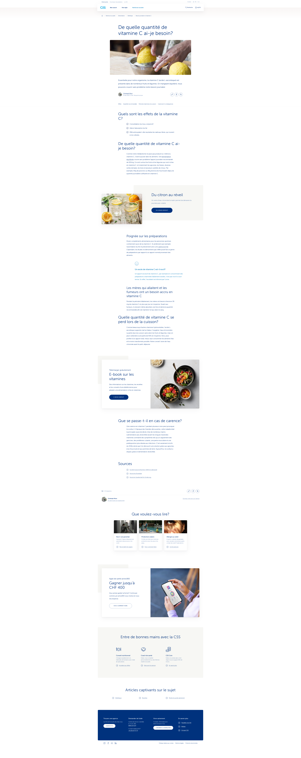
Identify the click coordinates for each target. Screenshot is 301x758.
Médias (183, 726)
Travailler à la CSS (186, 722)
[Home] (102, 16)
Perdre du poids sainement (177, 698)
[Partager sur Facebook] (176, 94)
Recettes (144, 698)
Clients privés (105, 2)
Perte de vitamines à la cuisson (147, 104)
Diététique (118, 698)
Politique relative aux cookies (166, 743)
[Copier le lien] (172, 94)
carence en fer (163, 247)
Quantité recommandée (130, 104)
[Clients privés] (103, 7)
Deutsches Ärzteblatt (136, 473)
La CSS (125, 2)
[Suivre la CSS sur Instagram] (104, 743)
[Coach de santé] (150, 656)
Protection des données (192, 743)
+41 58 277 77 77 (133, 730)
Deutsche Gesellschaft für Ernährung (140, 477)
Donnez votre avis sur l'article (191, 498)
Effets (119, 104)
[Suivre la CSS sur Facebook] (108, 743)
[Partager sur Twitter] (181, 94)
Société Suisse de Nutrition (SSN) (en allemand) (143, 470)
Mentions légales (179, 743)
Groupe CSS (185, 730)
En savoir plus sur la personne (116, 500)
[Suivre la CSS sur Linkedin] (116, 743)
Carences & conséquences (165, 104)
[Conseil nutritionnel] (125, 656)
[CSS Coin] (175, 656)
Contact (189, 1)
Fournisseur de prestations (116, 2)
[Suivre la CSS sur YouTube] (112, 743)
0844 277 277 (132, 725)
